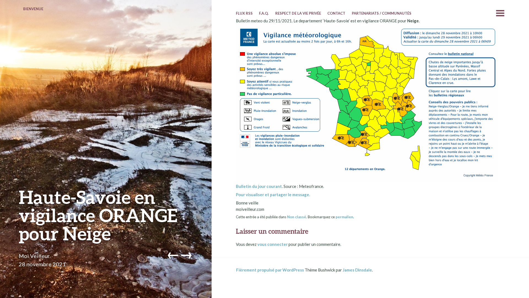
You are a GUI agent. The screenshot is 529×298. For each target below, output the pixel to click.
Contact (336, 13)
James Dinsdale (357, 269)
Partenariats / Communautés (381, 13)
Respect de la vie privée (298, 13)
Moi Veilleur (34, 255)
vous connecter (272, 244)
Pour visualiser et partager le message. (273, 194)
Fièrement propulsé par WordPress (270, 269)
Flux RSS (244, 13)
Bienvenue (33, 9)
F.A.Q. (264, 13)
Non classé (296, 217)
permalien (344, 217)
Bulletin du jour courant (259, 186)
